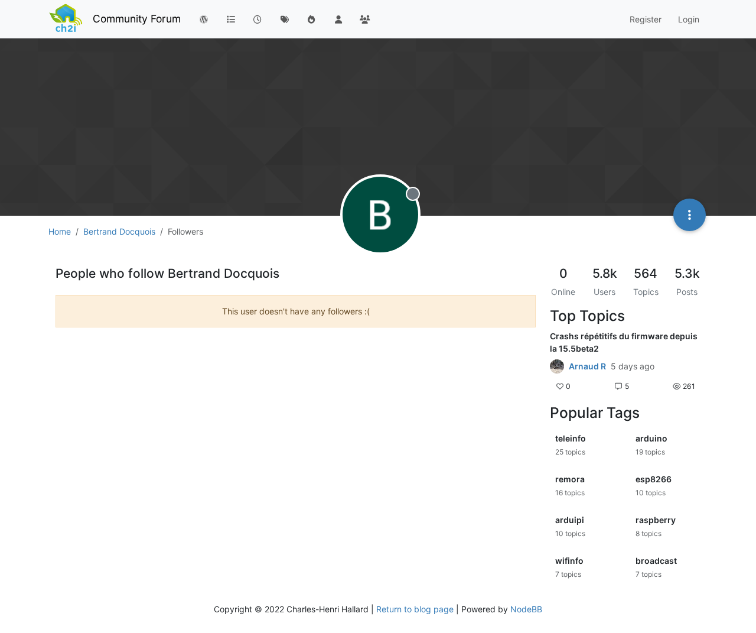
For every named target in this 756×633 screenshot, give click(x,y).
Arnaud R (587, 366)
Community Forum (137, 18)
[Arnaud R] (557, 366)
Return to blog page (415, 609)
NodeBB (526, 609)
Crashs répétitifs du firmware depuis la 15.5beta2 (624, 342)
